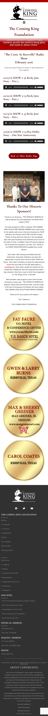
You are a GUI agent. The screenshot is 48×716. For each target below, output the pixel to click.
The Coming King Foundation (26, 663)
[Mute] (35, 87)
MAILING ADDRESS (11, 637)
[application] (24, 87)
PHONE (5, 650)
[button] (24, 22)
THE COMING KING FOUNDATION (19, 514)
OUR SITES (6, 595)
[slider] (40, 87)
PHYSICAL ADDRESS (11, 623)
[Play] (6, 87)
